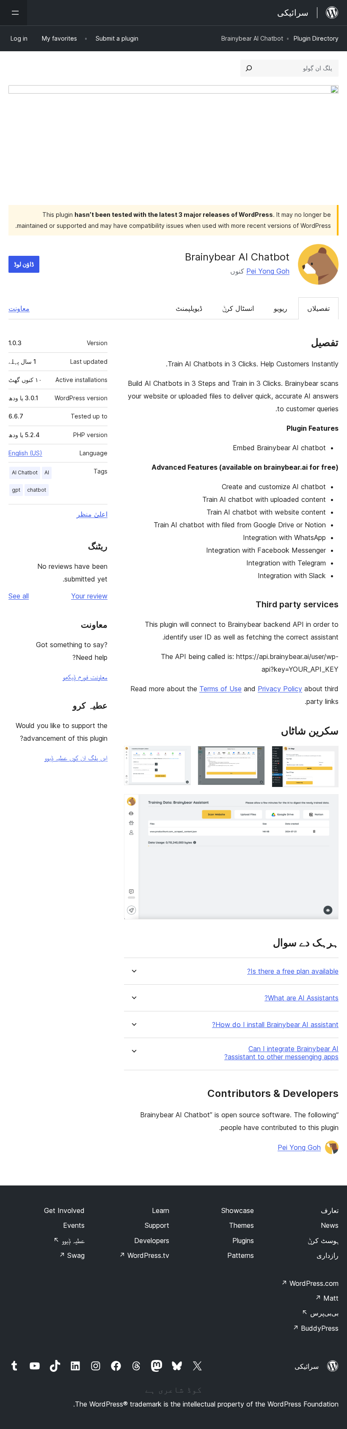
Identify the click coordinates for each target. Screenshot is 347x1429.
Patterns (240, 1255)
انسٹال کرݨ (238, 308)
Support (157, 1225)
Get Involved (64, 1210)
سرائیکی (307, 1366)
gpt (16, 490)
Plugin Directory (316, 38)
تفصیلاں (318, 308)
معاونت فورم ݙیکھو (85, 677)
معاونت (19, 308)
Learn (160, 1210)
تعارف (330, 1210)
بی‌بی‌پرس (320, 1313)
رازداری (328, 1255)
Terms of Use (220, 688)
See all (18, 596)
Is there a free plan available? (293, 971)
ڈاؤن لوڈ (24, 264)
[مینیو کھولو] (13, 12)
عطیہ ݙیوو (69, 1240)
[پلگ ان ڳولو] (248, 68)
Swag (72, 1255)
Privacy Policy (280, 688)
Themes (241, 1225)
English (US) (25, 453)
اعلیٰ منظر (92, 514)
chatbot (36, 490)
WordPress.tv (144, 1255)
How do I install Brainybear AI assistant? (275, 1025)
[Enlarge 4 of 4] (327, 805)
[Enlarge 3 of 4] (179, 757)
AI (46, 472)
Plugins (243, 1240)
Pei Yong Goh (267, 271)
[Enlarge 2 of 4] (253, 757)
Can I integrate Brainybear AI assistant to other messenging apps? (281, 1053)
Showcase (237, 1210)
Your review (89, 596)
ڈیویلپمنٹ (189, 308)
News (330, 1225)
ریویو (280, 308)
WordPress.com (310, 1283)
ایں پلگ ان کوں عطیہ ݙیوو (75, 757)
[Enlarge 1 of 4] (327, 757)
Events (74, 1225)
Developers (151, 1240)
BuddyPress (315, 1328)
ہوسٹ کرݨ (323, 1240)
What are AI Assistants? (301, 998)
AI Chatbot (25, 472)
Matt (327, 1298)
